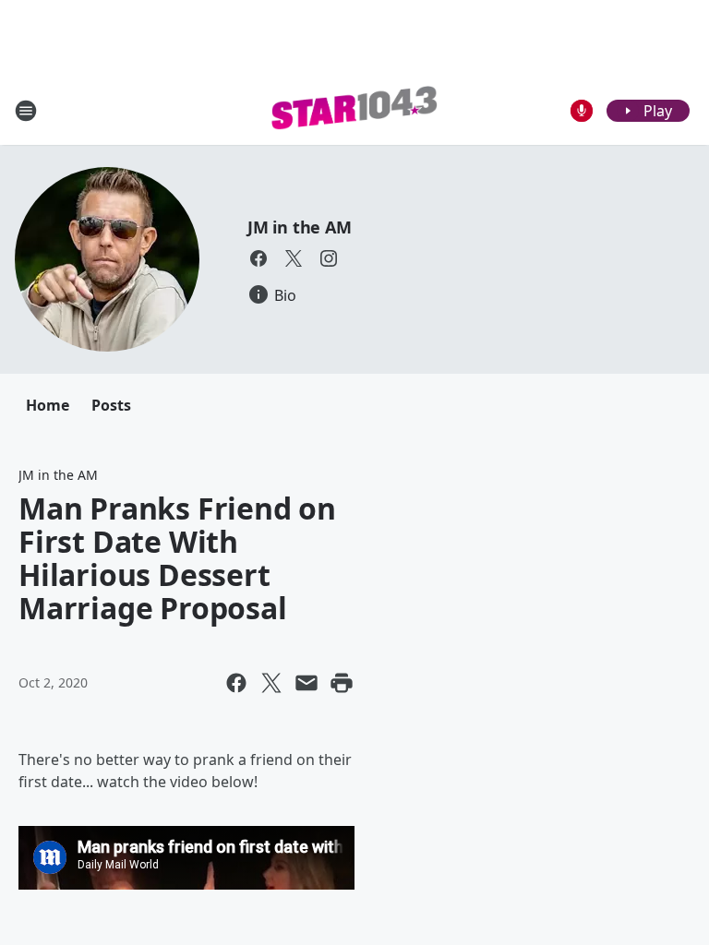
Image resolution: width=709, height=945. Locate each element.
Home (47, 405)
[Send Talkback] (582, 111)
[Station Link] (354, 111)
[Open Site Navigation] (26, 111)
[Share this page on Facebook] (236, 683)
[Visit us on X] (293, 258)
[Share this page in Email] (306, 683)
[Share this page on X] (271, 683)
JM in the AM (299, 227)
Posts (111, 405)
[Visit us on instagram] (329, 258)
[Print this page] (341, 683)
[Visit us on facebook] (258, 258)
